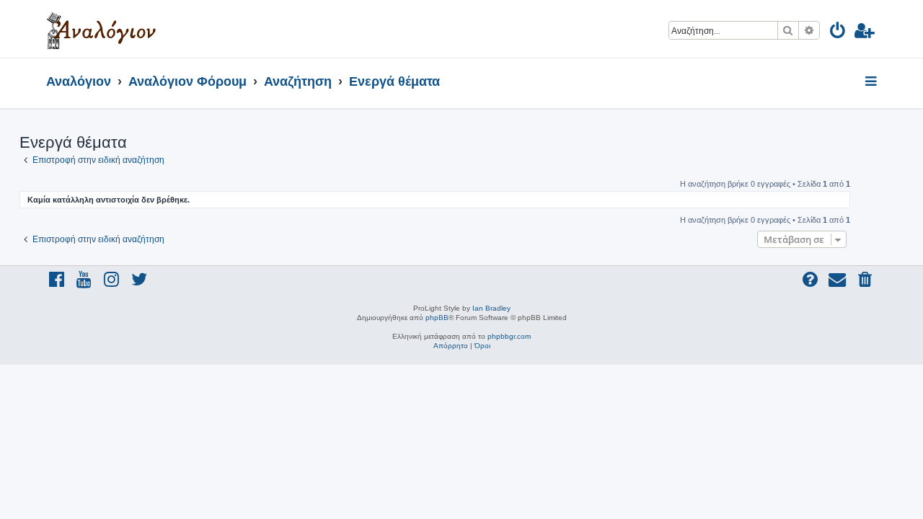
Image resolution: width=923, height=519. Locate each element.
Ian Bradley (491, 308)
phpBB (437, 317)
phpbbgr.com (509, 336)
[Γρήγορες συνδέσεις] (872, 82)
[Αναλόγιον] (101, 28)
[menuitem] (838, 33)
